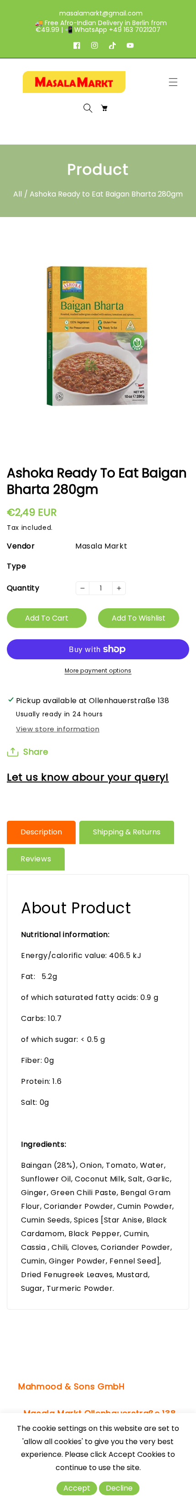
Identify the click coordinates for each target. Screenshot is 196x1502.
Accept (76, 1488)
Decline (119, 1488)
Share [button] (35, 751)
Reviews (36, 859)
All (17, 194)
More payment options (98, 670)
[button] (175, 82)
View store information (57, 729)
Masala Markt (101, 546)
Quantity (23, 588)
